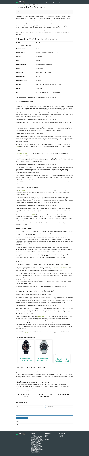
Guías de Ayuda (24, 332)
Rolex (17, 146)
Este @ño (18, 421)
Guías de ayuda (49, 2)
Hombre (37, 0)
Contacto (61, 436)
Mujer (43, 0)
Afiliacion (61, 435)
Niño (47, 0)
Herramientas (53, 0)
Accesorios (59, 0)
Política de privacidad (63, 437)
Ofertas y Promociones (57, 2)
